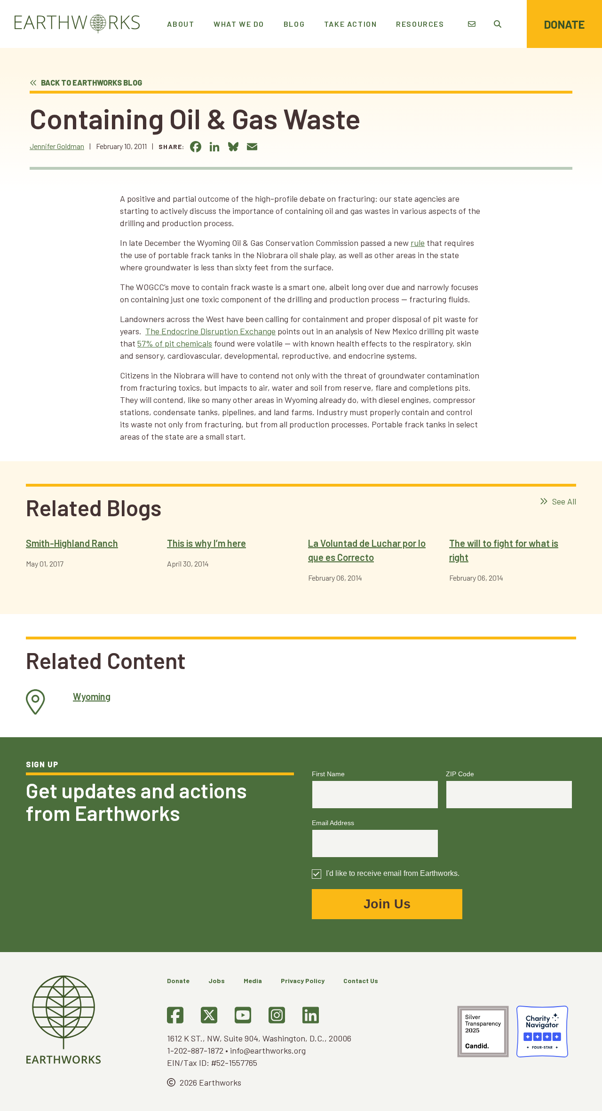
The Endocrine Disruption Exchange (210, 331)
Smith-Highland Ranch (72, 543)
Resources (420, 23)
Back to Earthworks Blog (91, 82)
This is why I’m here (206, 543)
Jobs (216, 981)
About (180, 23)
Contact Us (360, 981)
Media (253, 981)
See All (563, 501)
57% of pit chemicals (174, 343)
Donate (564, 24)
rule (418, 242)
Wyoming (92, 696)
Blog (294, 23)
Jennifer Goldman (57, 146)
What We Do (239, 23)
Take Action (350, 23)
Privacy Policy (303, 981)
